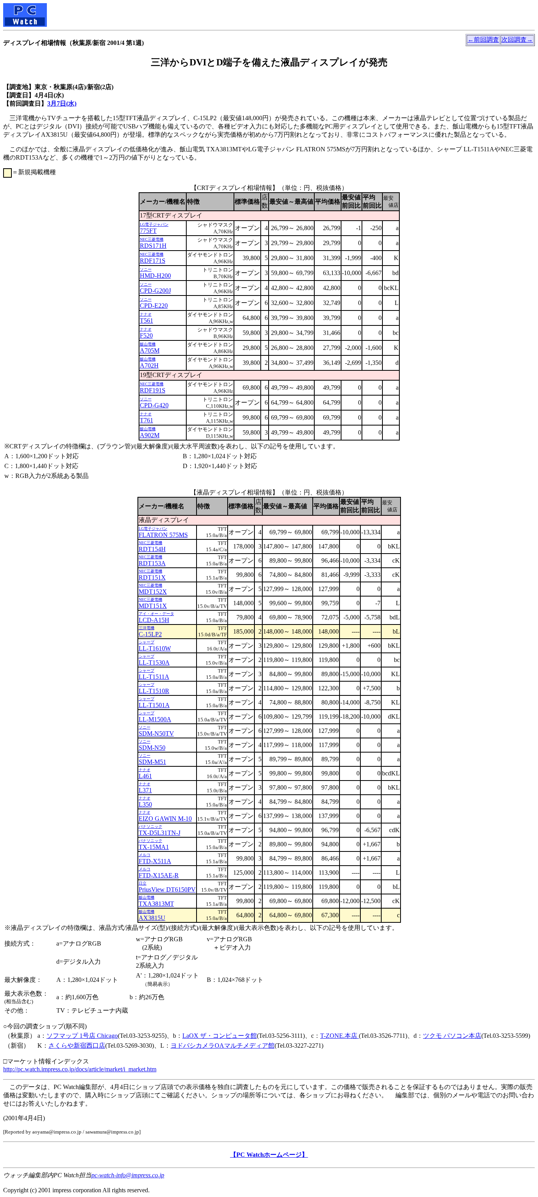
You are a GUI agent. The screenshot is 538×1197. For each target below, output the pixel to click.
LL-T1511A (154, 676)
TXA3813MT (156, 903)
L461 (145, 776)
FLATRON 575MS (163, 535)
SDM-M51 (152, 761)
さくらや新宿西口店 (76, 1045)
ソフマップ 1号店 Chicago (82, 1035)
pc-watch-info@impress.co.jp (127, 1175)
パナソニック (150, 826)
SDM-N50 (152, 747)
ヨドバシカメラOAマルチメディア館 (223, 1045)
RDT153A (152, 563)
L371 (145, 790)
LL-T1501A (154, 705)
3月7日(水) (61, 103)
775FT (148, 230)
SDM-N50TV (156, 733)
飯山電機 (148, 344)
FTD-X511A (155, 861)
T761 (146, 420)
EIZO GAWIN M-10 (165, 818)
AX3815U (152, 917)
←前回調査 (483, 39)
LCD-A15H (154, 620)
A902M (150, 435)
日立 (143, 883)
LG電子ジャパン (154, 224)
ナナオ (146, 314)
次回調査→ (517, 39)
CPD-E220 (154, 305)
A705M (150, 350)
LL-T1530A (154, 662)
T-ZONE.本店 (339, 1035)
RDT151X (152, 577)
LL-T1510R (154, 691)
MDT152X (153, 591)
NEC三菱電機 (151, 239)
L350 (145, 804)
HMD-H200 (155, 275)
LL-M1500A (155, 719)
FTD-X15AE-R (159, 875)
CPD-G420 (154, 405)
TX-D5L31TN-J (159, 832)
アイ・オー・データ (156, 614)
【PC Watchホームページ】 (269, 1154)
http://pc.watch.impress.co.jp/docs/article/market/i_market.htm (79, 1069)
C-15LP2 (150, 634)
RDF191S (152, 390)
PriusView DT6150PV (167, 889)
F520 (146, 335)
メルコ (144, 855)
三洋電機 (146, 628)
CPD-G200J (155, 290)
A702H (149, 365)
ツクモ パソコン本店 (452, 1035)
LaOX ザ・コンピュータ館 (219, 1035)
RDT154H (152, 549)
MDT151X (153, 605)
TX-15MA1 (154, 847)
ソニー (146, 269)
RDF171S (152, 260)
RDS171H (153, 245)
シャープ (146, 642)
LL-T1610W (155, 648)
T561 (146, 320)
